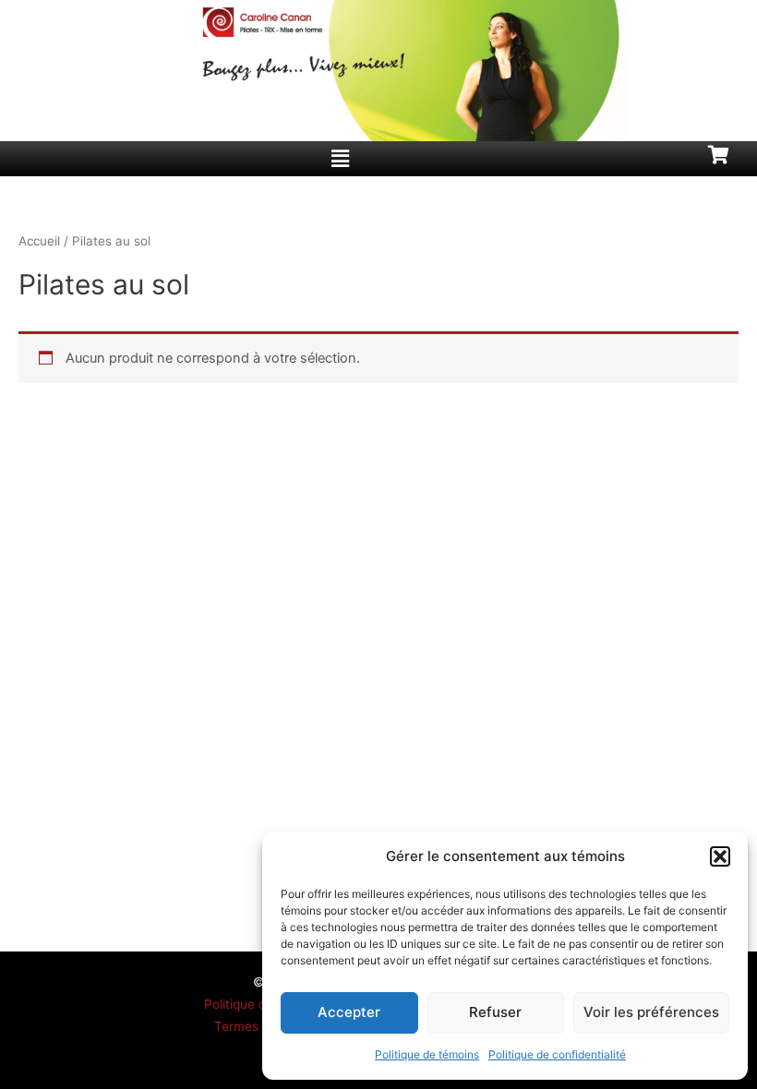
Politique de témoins (427, 1054)
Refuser (495, 1012)
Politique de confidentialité (557, 1054)
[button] (720, 856)
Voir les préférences (651, 1012)
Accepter (349, 1012)
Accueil (39, 240)
